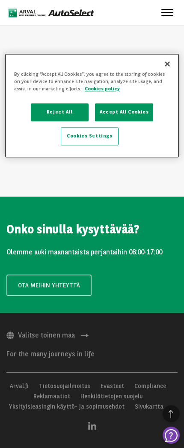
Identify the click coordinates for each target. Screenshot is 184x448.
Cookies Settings (89, 136)
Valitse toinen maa (46, 335)
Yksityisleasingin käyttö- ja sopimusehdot (67, 406)
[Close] (167, 63)
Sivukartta (149, 406)
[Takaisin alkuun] (171, 413)
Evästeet (112, 385)
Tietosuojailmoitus (64, 385)
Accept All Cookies (124, 112)
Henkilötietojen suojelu (111, 396)
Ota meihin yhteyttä (49, 285)
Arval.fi (19, 385)
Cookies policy (102, 89)
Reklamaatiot (51, 396)
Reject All (60, 112)
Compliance (150, 385)
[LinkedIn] (92, 425)
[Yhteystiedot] (171, 435)
